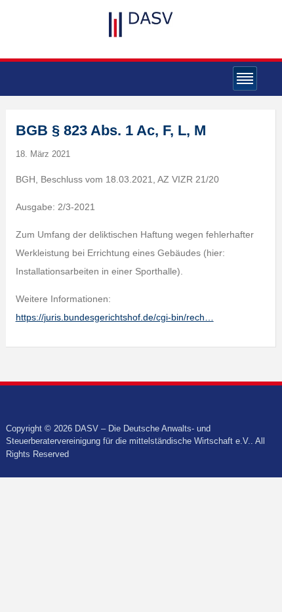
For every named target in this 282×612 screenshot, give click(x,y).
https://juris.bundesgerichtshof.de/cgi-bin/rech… (115, 317)
